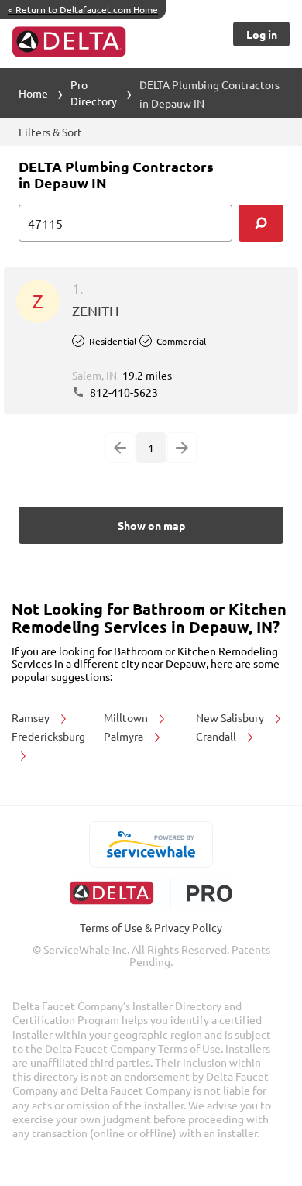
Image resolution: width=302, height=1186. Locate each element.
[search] (261, 223)
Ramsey (32, 717)
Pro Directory (93, 92)
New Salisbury (231, 717)
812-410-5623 (123, 392)
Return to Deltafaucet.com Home (83, 9)
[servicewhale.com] (151, 844)
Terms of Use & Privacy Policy (151, 927)
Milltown (127, 717)
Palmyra (125, 736)
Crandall (217, 736)
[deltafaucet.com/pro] (151, 893)
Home (33, 93)
